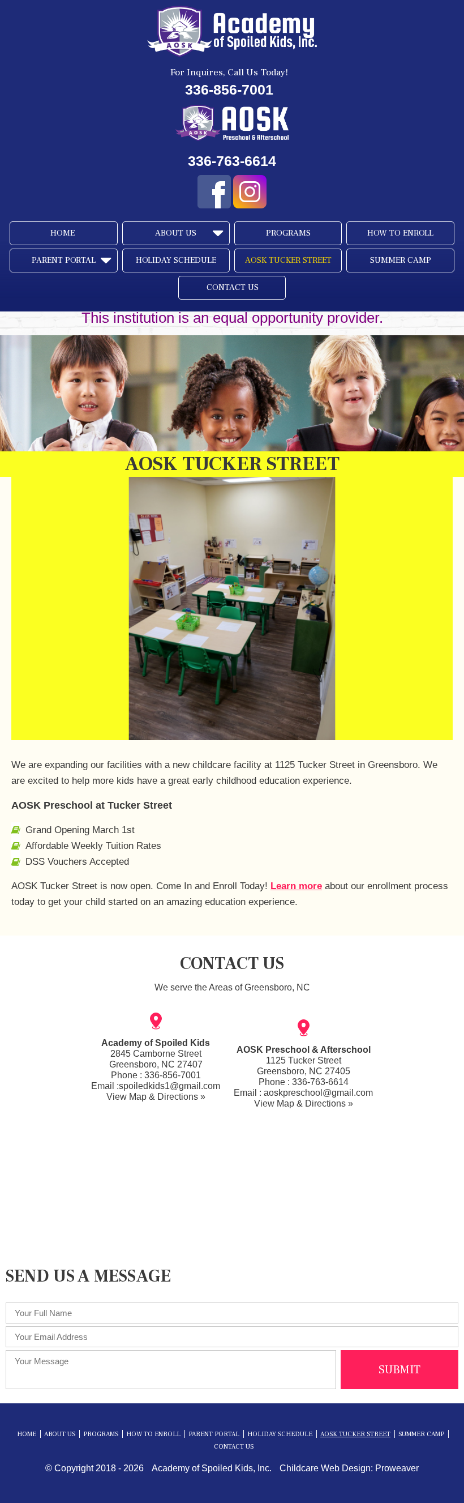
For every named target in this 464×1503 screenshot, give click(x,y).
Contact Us (233, 287)
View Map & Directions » (155, 1096)
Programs (288, 233)
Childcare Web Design (325, 1468)
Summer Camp (400, 260)
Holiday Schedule (176, 260)
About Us (175, 233)
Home (62, 233)
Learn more (296, 886)
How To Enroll (400, 233)
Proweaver (397, 1468)
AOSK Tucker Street (288, 260)
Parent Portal (64, 260)
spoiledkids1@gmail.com (169, 1086)
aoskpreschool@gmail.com (318, 1093)
